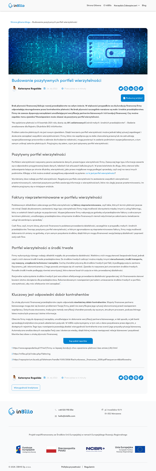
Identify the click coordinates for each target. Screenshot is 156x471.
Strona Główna (94, 5)
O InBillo (107, 5)
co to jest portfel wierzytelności (100, 173)
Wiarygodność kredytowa (26, 387)
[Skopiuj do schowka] (141, 88)
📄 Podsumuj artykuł (132, 97)
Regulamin (89, 467)
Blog (144, 5)
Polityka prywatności (71, 467)
